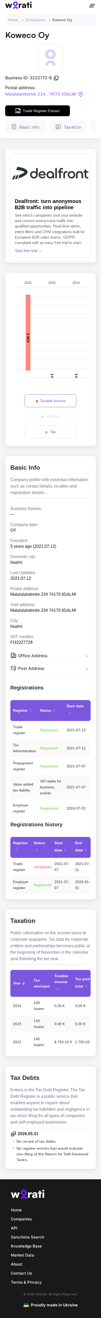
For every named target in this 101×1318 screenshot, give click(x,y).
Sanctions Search (27, 1237)
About (16, 1264)
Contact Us (21, 1273)
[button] (50, 656)
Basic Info (29, 127)
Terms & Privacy (26, 1282)
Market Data (22, 1255)
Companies (35, 20)
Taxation (72, 127)
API (14, 1228)
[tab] (50, 656)
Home (13, 20)
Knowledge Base (26, 1246)
